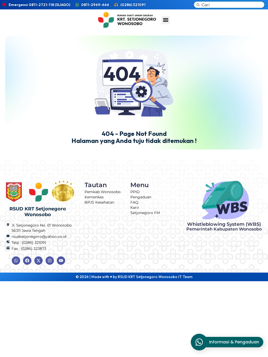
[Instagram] (50, 260)
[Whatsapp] (16, 260)
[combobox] (229, 4)
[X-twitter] (38, 260)
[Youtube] (61, 260)
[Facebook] (27, 260)
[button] (165, 20)
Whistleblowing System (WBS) (224, 226)
